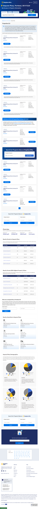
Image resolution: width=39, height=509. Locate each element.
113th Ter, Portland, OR (6, 260)
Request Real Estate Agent (34, 505)
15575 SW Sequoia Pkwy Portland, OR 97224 (10, 71)
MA (28, 452)
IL (20, 452)
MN (20, 453)
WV (16, 458)
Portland (9, 20)
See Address (5, 55)
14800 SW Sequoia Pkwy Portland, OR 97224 (10, 189)
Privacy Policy (28, 470)
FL (29, 451)
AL (16, 451)
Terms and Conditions (30, 468)
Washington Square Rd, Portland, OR (8, 287)
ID (19, 452)
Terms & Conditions (4, 500)
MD (15, 453)
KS (23, 452)
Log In (31, 2)
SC (17, 456)
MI (18, 453)
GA (14, 452)
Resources (15, 470)
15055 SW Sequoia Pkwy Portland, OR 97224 (10, 164)
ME (16, 453)
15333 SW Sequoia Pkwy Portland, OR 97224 (10, 105)
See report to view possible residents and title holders (22, 123)
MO (22, 453)
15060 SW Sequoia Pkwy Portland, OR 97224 (10, 141)
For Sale (10, 12)
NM (20, 455)
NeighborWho (4, 20)
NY (23, 455)
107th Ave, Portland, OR (6, 247)
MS (23, 453)
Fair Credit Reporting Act (7, 496)
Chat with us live (5, 484)
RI (16, 456)
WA (29, 456)
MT (25, 453)
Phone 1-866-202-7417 (5, 473)
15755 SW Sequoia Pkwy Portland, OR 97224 (10, 38)
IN (22, 452)
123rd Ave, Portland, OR (7, 257)
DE (28, 451)
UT (24, 456)
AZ (19, 451)
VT (27, 456)
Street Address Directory (30, 471)
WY (18, 458)
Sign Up (35, 2)
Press (15, 476)
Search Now (29, 155)
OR (28, 455)
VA (26, 456)
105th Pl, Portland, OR (6, 263)
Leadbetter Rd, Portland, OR (7, 294)
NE (14, 455)
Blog (14, 468)
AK (14, 451)
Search (10, 222)
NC (27, 453)
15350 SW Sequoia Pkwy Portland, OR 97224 (10, 88)
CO (23, 451)
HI (16, 452)
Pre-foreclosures (15, 12)
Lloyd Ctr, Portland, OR (6, 281)
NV (21, 455)
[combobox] (14, 15)
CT (24, 451)
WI (14, 458)
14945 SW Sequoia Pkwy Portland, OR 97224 (10, 176)
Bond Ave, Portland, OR (6, 278)
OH (25, 455)
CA (21, 451)
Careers (15, 474)
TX (22, 456)
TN (21, 456)
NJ (18, 455)
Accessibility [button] (3, 504)
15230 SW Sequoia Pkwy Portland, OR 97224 (10, 132)
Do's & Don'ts (31, 498)
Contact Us (15, 473)
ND (29, 453)
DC (26, 451)
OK (26, 455)
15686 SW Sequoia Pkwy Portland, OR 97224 (10, 54)
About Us (15, 471)
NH (16, 455)
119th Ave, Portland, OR (6, 254)
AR (18, 451)
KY (25, 452)
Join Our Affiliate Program (30, 476)
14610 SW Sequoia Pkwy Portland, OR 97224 (10, 201)
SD (19, 456)
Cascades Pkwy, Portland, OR (7, 284)
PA (14, 456)
